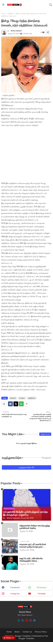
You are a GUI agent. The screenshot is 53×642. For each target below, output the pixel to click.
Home (9, 632)
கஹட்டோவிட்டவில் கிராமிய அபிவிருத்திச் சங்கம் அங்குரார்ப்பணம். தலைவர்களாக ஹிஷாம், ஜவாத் (33, 559)
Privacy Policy (41, 632)
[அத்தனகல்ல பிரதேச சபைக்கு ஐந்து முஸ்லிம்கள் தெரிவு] (10, 530)
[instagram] (30, 620)
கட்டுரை (22, 398)
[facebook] (18, 620)
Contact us (27, 632)
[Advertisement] (26, 154)
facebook (15, 587)
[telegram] (34, 620)
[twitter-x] (22, 620)
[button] (50, 4)
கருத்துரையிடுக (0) (26, 467)
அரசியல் (13, 398)
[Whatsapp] (21, 403)
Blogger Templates (23, 636)
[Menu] (3, 4)
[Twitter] (15, 403)
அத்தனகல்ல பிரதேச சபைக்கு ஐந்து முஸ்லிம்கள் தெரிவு (34, 526)
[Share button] (26, 403)
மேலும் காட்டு (45, 434)
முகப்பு (3, 13)
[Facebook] (10, 403)
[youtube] (26, 620)
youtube (41, 593)
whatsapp (41, 587)
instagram (15, 593)
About (17, 632)
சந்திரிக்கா (10, 13)
